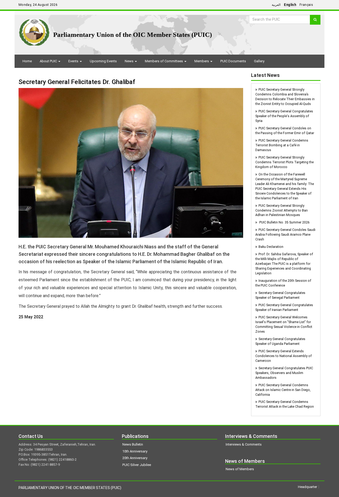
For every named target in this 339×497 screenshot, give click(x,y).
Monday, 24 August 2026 (38, 5)
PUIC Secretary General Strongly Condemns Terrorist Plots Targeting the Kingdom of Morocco (284, 162)
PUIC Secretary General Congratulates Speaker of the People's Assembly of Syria (284, 116)
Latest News (265, 75)
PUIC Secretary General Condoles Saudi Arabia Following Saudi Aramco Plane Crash (285, 234)
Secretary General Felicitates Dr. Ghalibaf (77, 82)
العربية (276, 5)
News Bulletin (132, 444)
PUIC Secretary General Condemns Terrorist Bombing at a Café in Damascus (281, 145)
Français (306, 5)
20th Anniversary (134, 458)
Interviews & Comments (244, 444)
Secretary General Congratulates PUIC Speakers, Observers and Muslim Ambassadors (284, 373)
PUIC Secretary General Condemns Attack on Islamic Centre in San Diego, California (283, 390)
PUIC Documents (233, 61)
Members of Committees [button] (164, 61)
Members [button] (202, 61)
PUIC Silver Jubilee (136, 465)
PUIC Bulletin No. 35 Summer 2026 (284, 222)
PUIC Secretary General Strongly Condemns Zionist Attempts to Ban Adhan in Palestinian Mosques (281, 210)
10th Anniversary (134, 451)
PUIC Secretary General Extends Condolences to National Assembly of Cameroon (283, 356)
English (290, 5)
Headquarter (307, 487)
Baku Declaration (270, 247)
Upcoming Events (103, 61)
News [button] (129, 61)
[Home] (34, 30)
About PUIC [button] (49, 61)
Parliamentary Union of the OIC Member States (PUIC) (132, 34)
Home (27, 61)
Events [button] (73, 61)
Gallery (259, 61)
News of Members (240, 469)
